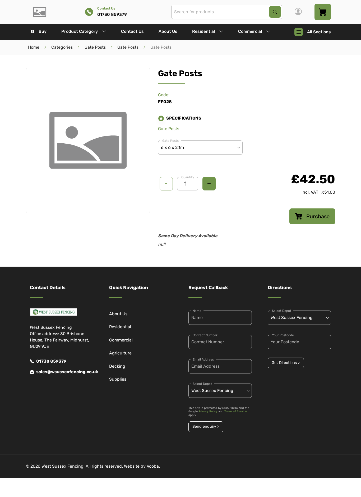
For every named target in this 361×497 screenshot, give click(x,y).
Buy (43, 31)
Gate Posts (95, 47)
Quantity (187, 177)
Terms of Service (235, 411)
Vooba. (153, 466)
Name (197, 311)
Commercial (250, 31)
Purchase (318, 216)
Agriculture (120, 352)
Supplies (117, 379)
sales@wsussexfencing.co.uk (64, 371)
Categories (62, 47)
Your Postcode (283, 335)
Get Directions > (286, 363)
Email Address (203, 359)
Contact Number (205, 335)
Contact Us (132, 31)
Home (33, 47)
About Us (168, 31)
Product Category (79, 31)
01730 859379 (51, 361)
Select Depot (202, 384)
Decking (117, 366)
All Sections (319, 31)
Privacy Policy (207, 411)
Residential (203, 31)
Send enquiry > (205, 426)
